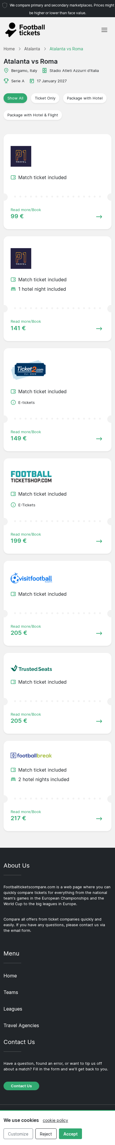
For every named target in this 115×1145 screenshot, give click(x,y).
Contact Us (21, 1086)
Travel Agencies (21, 1025)
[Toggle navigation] (104, 30)
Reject (46, 1133)
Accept (70, 1133)
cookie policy (55, 1120)
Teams (11, 992)
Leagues (13, 1009)
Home (10, 976)
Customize (18, 1133)
